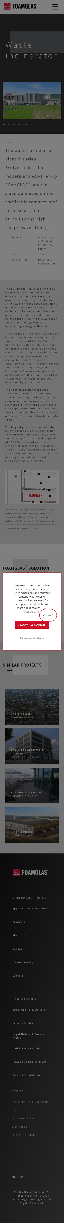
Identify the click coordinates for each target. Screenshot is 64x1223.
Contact (48, 615)
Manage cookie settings (32, 637)
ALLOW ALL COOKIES (32, 625)
